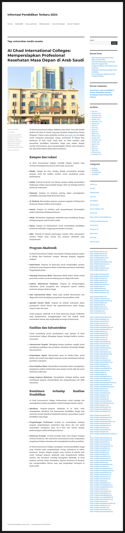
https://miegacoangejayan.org (99, 319)
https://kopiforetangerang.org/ (100, 264)
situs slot (93, 197)
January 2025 (96, 138)
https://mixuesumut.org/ (98, 313)
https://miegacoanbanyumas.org (100, 423)
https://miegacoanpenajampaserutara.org (103, 382)
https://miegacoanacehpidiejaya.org (101, 485)
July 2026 (94, 111)
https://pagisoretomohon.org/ (99, 276)
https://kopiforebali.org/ (97, 305)
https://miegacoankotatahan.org (100, 342)
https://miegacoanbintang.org (99, 427)
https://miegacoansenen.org (99, 350)
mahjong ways (94, 192)
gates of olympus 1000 (97, 209)
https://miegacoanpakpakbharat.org (101, 487)
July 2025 (94, 125)
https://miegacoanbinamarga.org (100, 348)
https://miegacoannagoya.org (99, 399)
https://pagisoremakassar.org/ (99, 268)
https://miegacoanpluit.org (98, 374)
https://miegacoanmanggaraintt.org (101, 446)
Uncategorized (96, 172)
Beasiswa (94, 168)
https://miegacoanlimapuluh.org (100, 493)
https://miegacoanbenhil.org (99, 356)
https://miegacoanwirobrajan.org (100, 407)
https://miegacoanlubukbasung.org (101, 378)
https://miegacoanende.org (98, 331)
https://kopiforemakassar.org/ (99, 292)
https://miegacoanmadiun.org (99, 507)
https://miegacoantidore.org (99, 335)
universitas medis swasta (15, 147)
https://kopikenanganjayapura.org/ (101, 262)
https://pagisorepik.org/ (97, 266)
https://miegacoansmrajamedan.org (101, 511)
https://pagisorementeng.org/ (99, 274)
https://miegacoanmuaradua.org (100, 380)
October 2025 (96, 119)
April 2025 (95, 132)
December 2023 (96, 154)
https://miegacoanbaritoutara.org (100, 475)
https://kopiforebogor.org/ (98, 307)
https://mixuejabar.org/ (97, 311)
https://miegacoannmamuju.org (100, 444)
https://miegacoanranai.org (98, 339)
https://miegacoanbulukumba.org (100, 425)
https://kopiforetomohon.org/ (99, 290)
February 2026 (96, 113)
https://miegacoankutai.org (98, 481)
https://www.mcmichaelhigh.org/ (100, 217)
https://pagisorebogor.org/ (98, 296)
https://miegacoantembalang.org (100, 409)
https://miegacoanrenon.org (99, 323)
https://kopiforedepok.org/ (98, 303)
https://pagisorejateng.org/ (98, 282)
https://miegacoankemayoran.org (100, 352)
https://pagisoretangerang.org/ (100, 299)
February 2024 (96, 152)
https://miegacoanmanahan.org (100, 415)
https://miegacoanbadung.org (99, 452)
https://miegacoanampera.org (99, 346)
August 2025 (95, 123)
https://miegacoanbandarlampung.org (102, 387)
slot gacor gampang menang (99, 221)
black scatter (94, 233)
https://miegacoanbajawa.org (99, 432)
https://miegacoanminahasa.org (100, 393)
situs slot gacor (94, 242)
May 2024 (95, 148)
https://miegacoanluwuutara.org (100, 458)
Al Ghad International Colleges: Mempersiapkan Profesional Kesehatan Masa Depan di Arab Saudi (46, 55)
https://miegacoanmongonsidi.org (101, 401)
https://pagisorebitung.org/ (98, 278)
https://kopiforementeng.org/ (99, 284)
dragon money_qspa (96, 90)
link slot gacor (94, 205)
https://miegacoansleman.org (99, 397)
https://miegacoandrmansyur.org (100, 509)
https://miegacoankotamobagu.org (101, 438)
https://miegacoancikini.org (99, 358)
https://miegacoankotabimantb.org (101, 354)
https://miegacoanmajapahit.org (100, 411)
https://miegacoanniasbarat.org (100, 448)
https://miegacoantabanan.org (99, 454)
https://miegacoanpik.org (98, 372)
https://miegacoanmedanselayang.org (102, 403)
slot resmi (93, 237)
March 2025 (95, 134)
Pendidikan (95, 170)
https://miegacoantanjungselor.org (101, 384)
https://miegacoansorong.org (99, 391)
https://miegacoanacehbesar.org (100, 456)
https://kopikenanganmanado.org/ (101, 301)
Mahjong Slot (44, 24)
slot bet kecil (94, 225)
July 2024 (94, 146)
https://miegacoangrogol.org (99, 364)
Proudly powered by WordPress (41, 524)
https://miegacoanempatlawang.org (101, 468)
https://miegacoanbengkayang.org (101, 495)
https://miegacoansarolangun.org (100, 491)
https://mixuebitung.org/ (98, 260)
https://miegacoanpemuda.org (99, 321)
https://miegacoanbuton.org (99, 462)
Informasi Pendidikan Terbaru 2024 (33, 14)
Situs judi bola (31, 24)
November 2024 (96, 140)
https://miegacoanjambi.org (99, 389)
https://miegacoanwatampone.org (100, 472)
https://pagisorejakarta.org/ (99, 270)
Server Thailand (73, 24)
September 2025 (97, 121)
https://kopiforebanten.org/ (99, 251)
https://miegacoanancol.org (99, 501)
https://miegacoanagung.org (99, 333)
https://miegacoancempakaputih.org (101, 497)
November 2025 (96, 117)
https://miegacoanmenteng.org (100, 370)
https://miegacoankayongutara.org (101, 417)
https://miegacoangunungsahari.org (101, 499)
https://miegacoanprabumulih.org (100, 329)
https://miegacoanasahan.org (99, 466)
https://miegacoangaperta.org (99, 405)
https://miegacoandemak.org (99, 489)
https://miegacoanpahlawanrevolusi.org (102, 503)
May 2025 (95, 130)
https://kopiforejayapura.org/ (99, 258)
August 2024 (95, 144)
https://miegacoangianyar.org (99, 395)
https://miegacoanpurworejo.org (100, 477)
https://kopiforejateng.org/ (98, 254)
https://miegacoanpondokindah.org (101, 362)
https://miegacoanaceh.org (98, 337)
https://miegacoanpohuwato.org (100, 419)
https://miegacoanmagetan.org (100, 450)
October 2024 (96, 142)
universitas (11, 132)
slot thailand (94, 201)
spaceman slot (70, 135)
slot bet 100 (93, 184)
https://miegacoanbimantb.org (99, 442)
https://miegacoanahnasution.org (100, 317)
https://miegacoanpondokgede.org (101, 368)
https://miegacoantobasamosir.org (101, 460)
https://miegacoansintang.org (99, 325)
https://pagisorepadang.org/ (99, 280)
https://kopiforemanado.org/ (99, 309)
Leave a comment (13, 150)
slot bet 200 (93, 213)
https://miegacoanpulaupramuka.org (101, 327)
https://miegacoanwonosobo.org (100, 344)
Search (92, 40)
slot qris (92, 188)
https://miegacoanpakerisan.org (100, 505)
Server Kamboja (58, 24)
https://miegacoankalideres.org (100, 366)
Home (10, 24)
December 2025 (96, 115)
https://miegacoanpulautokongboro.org (102, 421)
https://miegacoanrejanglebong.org (101, 464)
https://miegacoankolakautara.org (100, 376)
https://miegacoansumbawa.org (100, 479)
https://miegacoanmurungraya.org (101, 440)
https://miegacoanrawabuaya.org (100, 360)
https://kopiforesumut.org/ (98, 256)
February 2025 (96, 136)
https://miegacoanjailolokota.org (100, 483)
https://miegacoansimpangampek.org (102, 470)
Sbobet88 (19, 24)
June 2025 (95, 128)
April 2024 (95, 150)
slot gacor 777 (94, 229)
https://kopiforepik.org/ (97, 286)
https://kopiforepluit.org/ (98, 288)
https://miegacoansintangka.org (100, 429)
